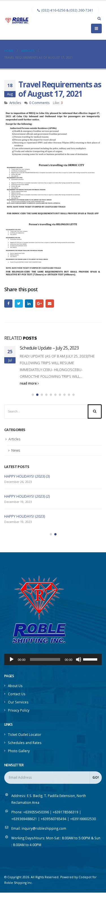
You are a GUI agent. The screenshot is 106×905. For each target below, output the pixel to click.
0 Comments (39, 102)
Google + (39, 303)
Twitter (19, 303)
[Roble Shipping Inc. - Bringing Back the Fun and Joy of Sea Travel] (16, 20)
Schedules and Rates (25, 742)
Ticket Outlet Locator (24, 734)
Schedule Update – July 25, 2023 (49, 348)
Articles (15, 102)
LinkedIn (29, 303)
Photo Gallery (19, 751)
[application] (53, 659)
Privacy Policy (18, 710)
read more (29, 383)
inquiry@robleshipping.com (43, 828)
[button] (33, 394)
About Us (15, 685)
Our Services (18, 702)
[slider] (91, 659)
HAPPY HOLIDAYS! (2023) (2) (27, 496)
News (15, 450)
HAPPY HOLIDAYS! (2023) (24, 516)
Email (50, 303)
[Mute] (78, 659)
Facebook (8, 303)
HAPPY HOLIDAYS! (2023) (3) (27, 476)
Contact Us (16, 694)
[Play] (11, 659)
